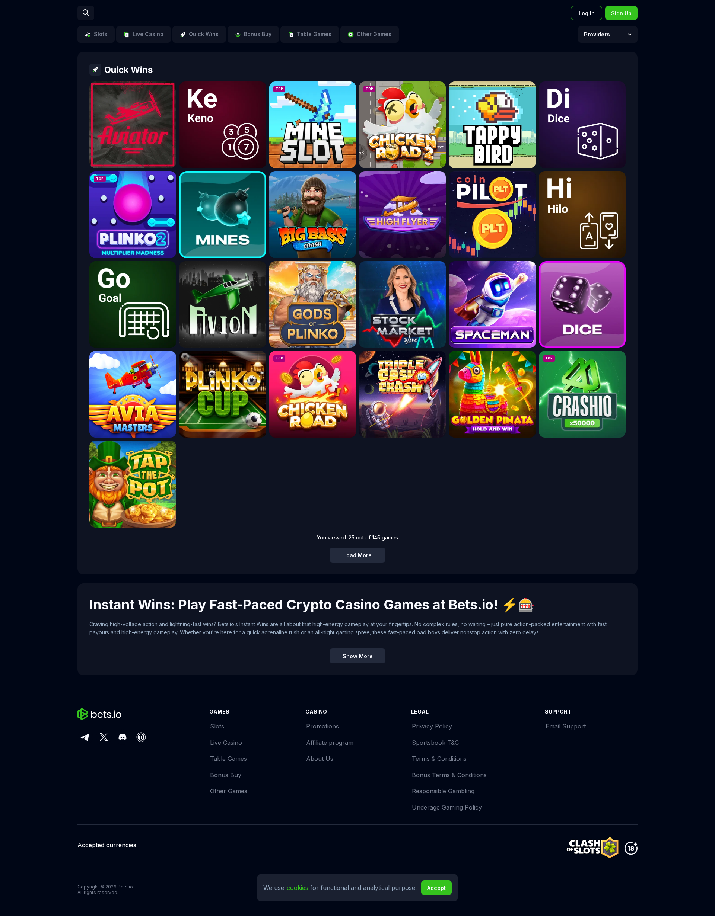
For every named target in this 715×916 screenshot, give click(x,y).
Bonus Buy (225, 775)
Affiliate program (329, 742)
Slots (217, 726)
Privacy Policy (432, 726)
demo (133, 130)
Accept (436, 888)
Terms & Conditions (439, 758)
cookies (298, 887)
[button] (608, 34)
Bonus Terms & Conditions (449, 775)
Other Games (228, 791)
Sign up (621, 13)
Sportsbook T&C (435, 742)
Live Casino (226, 742)
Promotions (322, 726)
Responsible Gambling (443, 791)
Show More (358, 656)
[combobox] (608, 34)
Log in (587, 13)
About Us (319, 758)
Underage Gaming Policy (447, 807)
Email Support (566, 726)
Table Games (228, 758)
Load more (357, 555)
